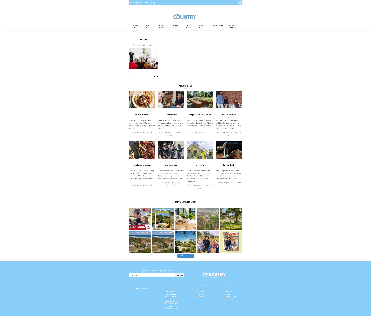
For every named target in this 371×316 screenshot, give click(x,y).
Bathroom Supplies (171, 308)
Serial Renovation (171, 115)
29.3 (132, 132)
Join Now (179, 275)
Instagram (201, 294)
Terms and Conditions (229, 296)
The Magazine (136, 2)
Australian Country (141, 132)
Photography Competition (233, 27)
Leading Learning (171, 165)
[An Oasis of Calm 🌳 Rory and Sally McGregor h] (185, 242)
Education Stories (202, 27)
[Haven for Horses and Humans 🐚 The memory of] (140, 242)
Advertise (229, 294)
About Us (229, 292)
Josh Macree (139, 45)
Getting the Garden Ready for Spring (200, 115)
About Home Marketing (171, 304)
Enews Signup (149, 2)
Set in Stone (200, 165)
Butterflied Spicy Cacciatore (142, 165)
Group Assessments (229, 115)
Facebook (201, 292)
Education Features (171, 296)
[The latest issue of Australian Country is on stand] (163, 219)
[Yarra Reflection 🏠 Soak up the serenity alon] (208, 219)
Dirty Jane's (237, 183)
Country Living (171, 299)
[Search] (240, 3)
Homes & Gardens (148, 27)
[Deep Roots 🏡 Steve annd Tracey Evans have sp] (231, 219)
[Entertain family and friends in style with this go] (185, 219)
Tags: (131, 76)
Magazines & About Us (217, 27)
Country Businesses (175, 27)
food (151, 132)
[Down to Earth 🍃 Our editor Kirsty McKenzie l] (208, 242)
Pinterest (201, 296)
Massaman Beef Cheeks (142, 115)
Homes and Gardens (171, 301)
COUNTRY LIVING (135, 27)
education (171, 185)
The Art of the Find (229, 165)
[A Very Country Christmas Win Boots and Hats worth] (140, 219)
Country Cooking (161, 27)
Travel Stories (188, 27)
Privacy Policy (229, 299)
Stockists (171, 306)
